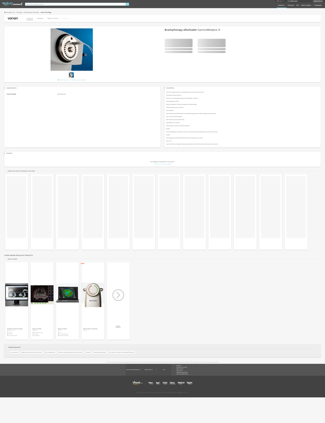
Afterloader (88, 352)
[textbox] (75, 4)
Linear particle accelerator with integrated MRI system (121, 352)
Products (281, 5)
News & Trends (306, 5)
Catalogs (291, 5)
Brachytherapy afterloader (99, 352)
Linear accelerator (14, 352)
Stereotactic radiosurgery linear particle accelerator (70, 352)
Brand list (178, 365)
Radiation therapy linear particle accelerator (31, 352)
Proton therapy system (50, 352)
